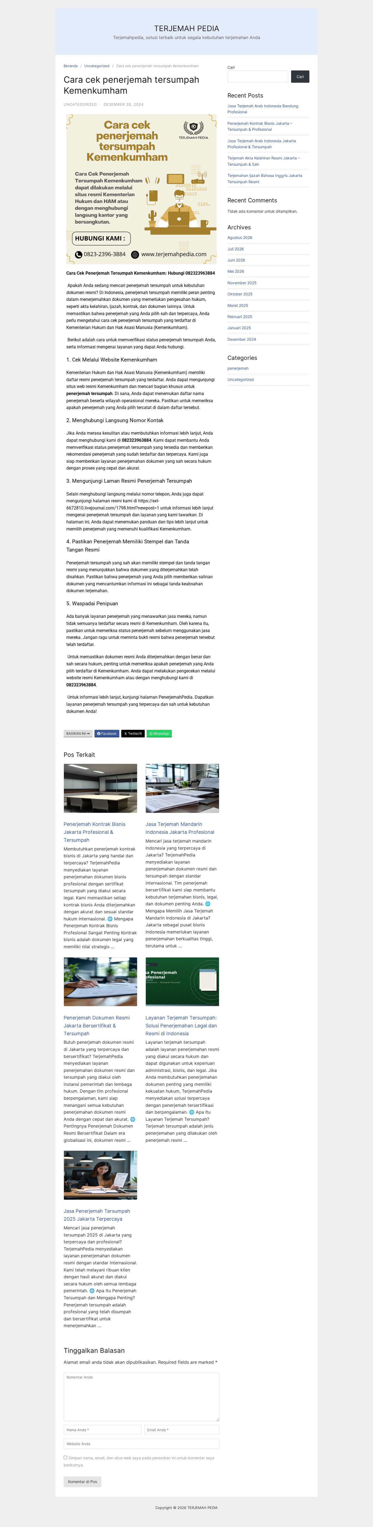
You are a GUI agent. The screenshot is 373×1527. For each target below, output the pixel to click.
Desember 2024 (241, 339)
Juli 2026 (235, 249)
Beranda (71, 66)
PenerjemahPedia (176, 697)
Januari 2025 (239, 327)
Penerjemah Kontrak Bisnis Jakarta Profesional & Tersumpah (94, 832)
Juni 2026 (236, 260)
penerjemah (237, 368)
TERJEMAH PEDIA (186, 28)
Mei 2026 (235, 271)
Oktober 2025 (240, 294)
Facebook (108, 733)
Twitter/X (134, 733)
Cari (231, 67)
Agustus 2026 (239, 237)
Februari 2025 (239, 316)
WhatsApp (161, 733)
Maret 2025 (237, 305)
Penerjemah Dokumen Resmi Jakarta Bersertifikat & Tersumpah (97, 1025)
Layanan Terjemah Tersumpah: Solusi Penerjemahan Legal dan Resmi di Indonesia (181, 1025)
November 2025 (242, 282)
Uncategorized (96, 66)
